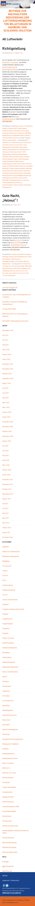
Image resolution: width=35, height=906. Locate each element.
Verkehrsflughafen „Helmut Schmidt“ (12, 185)
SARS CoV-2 (6, 768)
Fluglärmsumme (18, 161)
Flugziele (5, 633)
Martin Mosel (16, 268)
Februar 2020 (6, 354)
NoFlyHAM (5, 180)
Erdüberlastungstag (8, 590)
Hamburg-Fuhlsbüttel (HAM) (10, 166)
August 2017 (6, 499)
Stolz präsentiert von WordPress (13, 900)
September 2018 (7, 436)
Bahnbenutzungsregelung (10, 556)
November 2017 (7, 484)
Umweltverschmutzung (10, 826)
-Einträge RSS (8, 866)
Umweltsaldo (6, 816)
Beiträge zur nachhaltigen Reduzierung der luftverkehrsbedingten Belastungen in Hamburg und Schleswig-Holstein (17, 20)
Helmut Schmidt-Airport (10, 672)
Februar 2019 (6, 412)
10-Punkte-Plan (25, 264)
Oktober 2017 (7, 489)
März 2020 (6, 350)
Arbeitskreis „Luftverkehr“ (10, 62)
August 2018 (6, 441)
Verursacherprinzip (8, 838)
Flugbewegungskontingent (19, 154)
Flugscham (5, 628)
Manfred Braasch (18, 173)
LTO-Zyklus (6, 696)
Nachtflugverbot (7, 135)
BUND (22, 266)
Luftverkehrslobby (7, 173)
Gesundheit (17, 131)
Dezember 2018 (7, 422)
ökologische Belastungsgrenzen (12, 739)
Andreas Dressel (14, 145)
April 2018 (5, 460)
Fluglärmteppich (22, 128)
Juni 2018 (5, 451)
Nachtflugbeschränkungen (23, 175)
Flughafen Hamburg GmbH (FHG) (13, 609)
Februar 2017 (6, 528)
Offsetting (5, 734)
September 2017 (7, 494)
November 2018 (7, 427)
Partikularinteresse (8, 753)
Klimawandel (6, 686)
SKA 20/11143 (20, 271)
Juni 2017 (5, 508)
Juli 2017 (5, 504)
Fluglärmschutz (12, 128)
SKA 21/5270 (22, 273)
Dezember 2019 (7, 364)
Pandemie (5, 749)
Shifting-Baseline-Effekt (13, 182)
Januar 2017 (6, 532)
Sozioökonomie (7, 792)
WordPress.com (13, 902)
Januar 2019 (6, 417)
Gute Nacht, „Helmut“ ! (11, 198)
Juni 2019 (5, 393)
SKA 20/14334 (16, 243)
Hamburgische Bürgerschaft (14, 171)
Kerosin (4, 677)
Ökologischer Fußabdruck (10, 744)
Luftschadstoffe (7, 701)
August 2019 (6, 383)
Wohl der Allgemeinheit (9, 140)
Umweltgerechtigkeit (24, 138)
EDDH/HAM (28, 266)
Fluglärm (4, 128)
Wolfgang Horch (7, 187)
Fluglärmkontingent (8, 161)
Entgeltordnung (6, 154)
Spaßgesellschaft (8, 797)
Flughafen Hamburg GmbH (10, 156)
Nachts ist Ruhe (23, 178)
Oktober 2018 (7, 431)
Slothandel (6, 782)
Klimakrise (5, 681)
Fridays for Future (8, 638)
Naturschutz (6, 720)
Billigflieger (15, 126)
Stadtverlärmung (13, 138)
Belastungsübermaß (8, 147)
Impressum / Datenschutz (10, 880)
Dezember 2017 (7, 479)
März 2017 (6, 523)
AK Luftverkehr (16, 266)
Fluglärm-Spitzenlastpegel (21, 159)
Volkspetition (27, 185)
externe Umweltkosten (25, 126)
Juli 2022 (5, 340)
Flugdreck (5, 604)
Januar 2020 (6, 359)
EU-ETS (4, 595)
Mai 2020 (5, 345)
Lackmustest (26, 171)
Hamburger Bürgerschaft (9, 133)
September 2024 (7, 330)
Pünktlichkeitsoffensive (18, 135)
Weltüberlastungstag (9, 847)
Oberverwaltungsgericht (10, 729)
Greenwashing (25, 131)
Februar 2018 (6, 470)
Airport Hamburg (24, 142)
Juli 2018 (5, 446)
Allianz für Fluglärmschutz (11, 551)
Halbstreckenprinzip (8, 662)
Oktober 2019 (7, 374)
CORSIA (4, 571)
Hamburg (28, 164)
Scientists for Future (9, 773)
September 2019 (7, 378)
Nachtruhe (15, 178)
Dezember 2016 (7, 537)
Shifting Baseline (7, 778)
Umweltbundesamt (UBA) (10, 806)
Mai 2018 (5, 455)
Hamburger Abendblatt (25, 166)
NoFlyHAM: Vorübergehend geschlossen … (16, 321)
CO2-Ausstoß (6, 566)
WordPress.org (7, 871)
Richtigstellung (13, 48)
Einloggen (5, 862)
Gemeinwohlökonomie (9, 648)
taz (21, 182)
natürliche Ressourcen (9, 715)
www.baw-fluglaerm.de (9, 287)
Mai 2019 (5, 398)
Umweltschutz (19, 261)
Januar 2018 (6, 475)
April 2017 (5, 518)
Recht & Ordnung (8, 763)
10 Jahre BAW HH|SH (9, 309)
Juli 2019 (5, 388)
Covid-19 (5, 575)
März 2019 (6, 407)
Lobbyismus (20, 133)
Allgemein (5, 547)
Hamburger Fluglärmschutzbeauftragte (13, 168)
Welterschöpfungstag (9, 842)
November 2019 (7, 369)
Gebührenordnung (7, 131)
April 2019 (5, 402)
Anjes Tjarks (23, 145)
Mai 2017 (5, 513)
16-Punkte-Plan (14, 142)
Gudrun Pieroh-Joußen (18, 164)
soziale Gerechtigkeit (9, 787)
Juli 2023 (5, 335)
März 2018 (6, 465)
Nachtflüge (28, 133)
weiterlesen (7, 121)
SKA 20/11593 (18, 240)
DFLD (4, 580)
